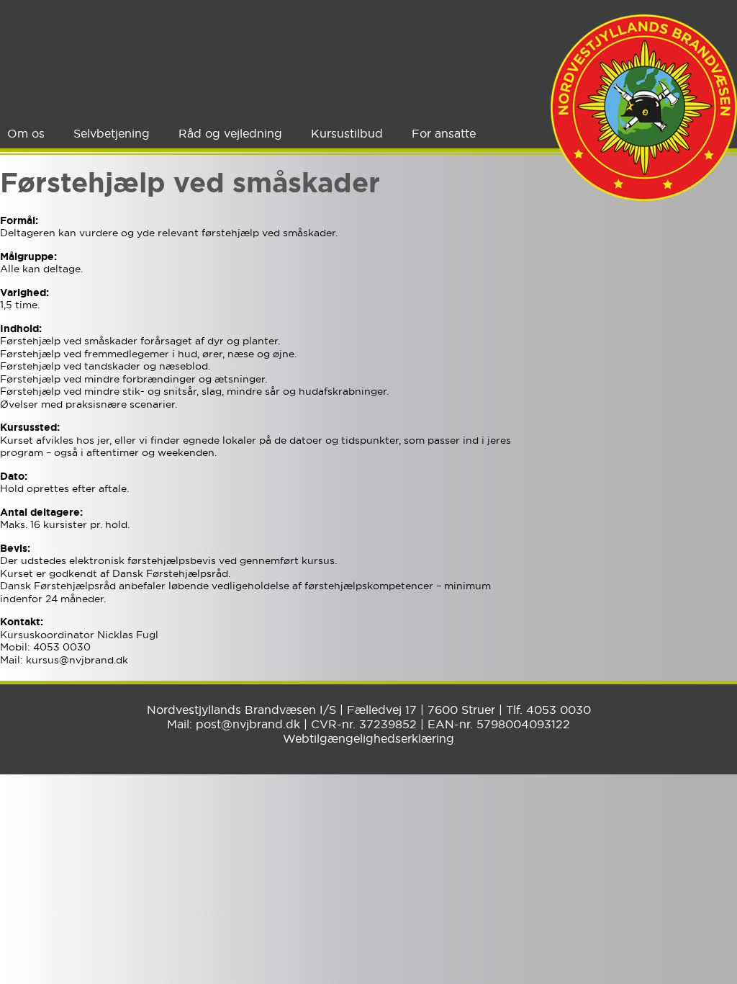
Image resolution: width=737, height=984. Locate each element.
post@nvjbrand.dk (248, 724)
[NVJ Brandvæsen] (644, 107)
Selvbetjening (111, 133)
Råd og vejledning (230, 133)
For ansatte (444, 133)
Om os (26, 133)
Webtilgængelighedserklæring (368, 738)
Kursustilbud (347, 133)
